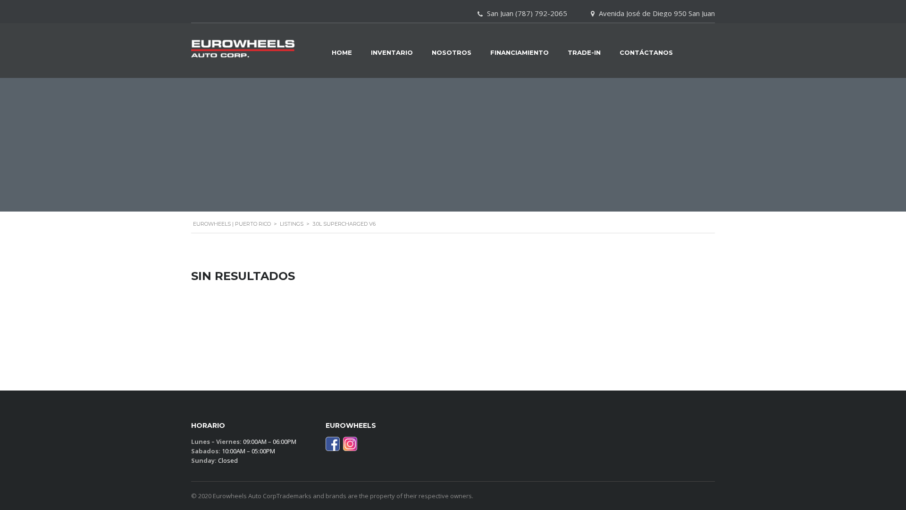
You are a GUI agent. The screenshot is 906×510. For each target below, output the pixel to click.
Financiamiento (519, 52)
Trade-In (584, 52)
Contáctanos (646, 52)
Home (342, 52)
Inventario (392, 52)
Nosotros (451, 52)
